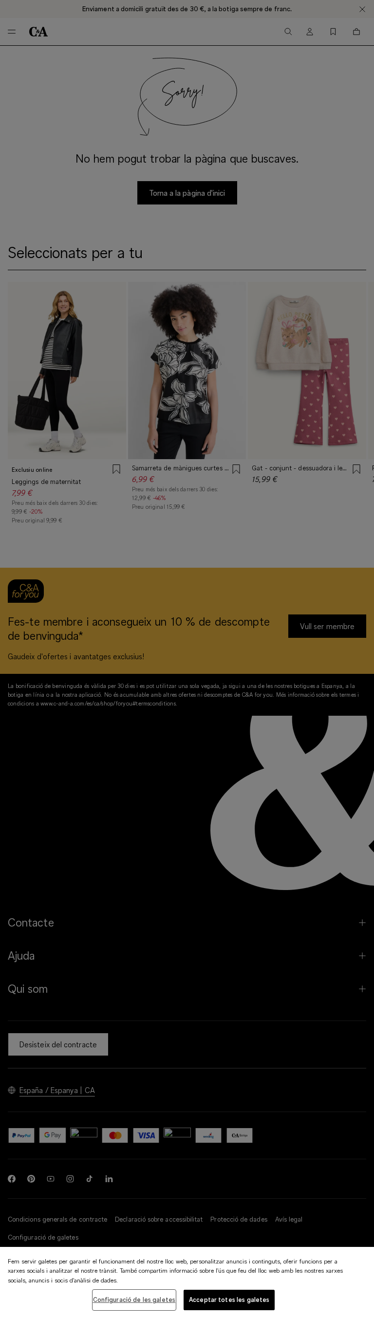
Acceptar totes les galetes (229, 1299)
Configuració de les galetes (134, 1299)
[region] (187, 1282)
